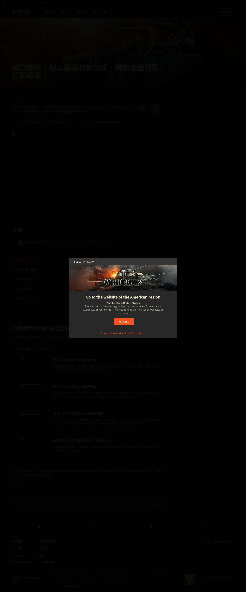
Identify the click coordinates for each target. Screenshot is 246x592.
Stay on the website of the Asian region (123, 333)
